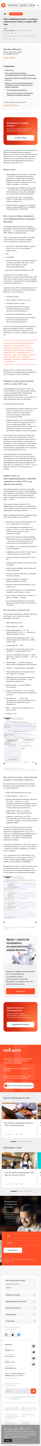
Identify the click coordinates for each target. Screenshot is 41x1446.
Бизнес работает (33, 5)
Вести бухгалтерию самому (15, 1280)
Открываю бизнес (13, 5)
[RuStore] (18, 1334)
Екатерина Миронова (9, 30)
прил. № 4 (9, 657)
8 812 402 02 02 (10, 1356)
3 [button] (21, 1141)
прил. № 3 (16, 640)
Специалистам (11, 1314)
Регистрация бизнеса (13, 1308)
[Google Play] (6, 1334)
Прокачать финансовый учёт (16, 1301)
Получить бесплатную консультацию (19, 1086)
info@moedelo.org (10, 1368)
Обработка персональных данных (28, 1415)
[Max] (33, 1346)
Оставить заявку (20, 138)
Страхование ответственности (26, 1423)
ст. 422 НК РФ (14, 833)
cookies (21, 1428)
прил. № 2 (14, 674)
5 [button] (27, 1141)
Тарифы (8, 1287)
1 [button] (14, 1141)
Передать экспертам (13, 1295)
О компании (10, 1321)
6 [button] (29, 1141)
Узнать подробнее (9, 57)
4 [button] (24, 1141)
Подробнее (20, 991)
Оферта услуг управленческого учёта (11, 1423)
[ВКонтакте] (33, 1358)
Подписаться (13, 1250)
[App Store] (12, 1334)
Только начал (23, 5)
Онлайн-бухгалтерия (12, 1284)
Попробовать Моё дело (11, 105)
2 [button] (18, 1141)
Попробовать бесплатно (20, 1024)
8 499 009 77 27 (10, 1350)
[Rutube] (33, 1364)
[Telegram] (33, 1352)
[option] (19, 1120)
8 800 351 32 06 (10, 1362)
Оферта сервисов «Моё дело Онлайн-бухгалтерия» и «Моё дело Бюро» (12, 1416)
